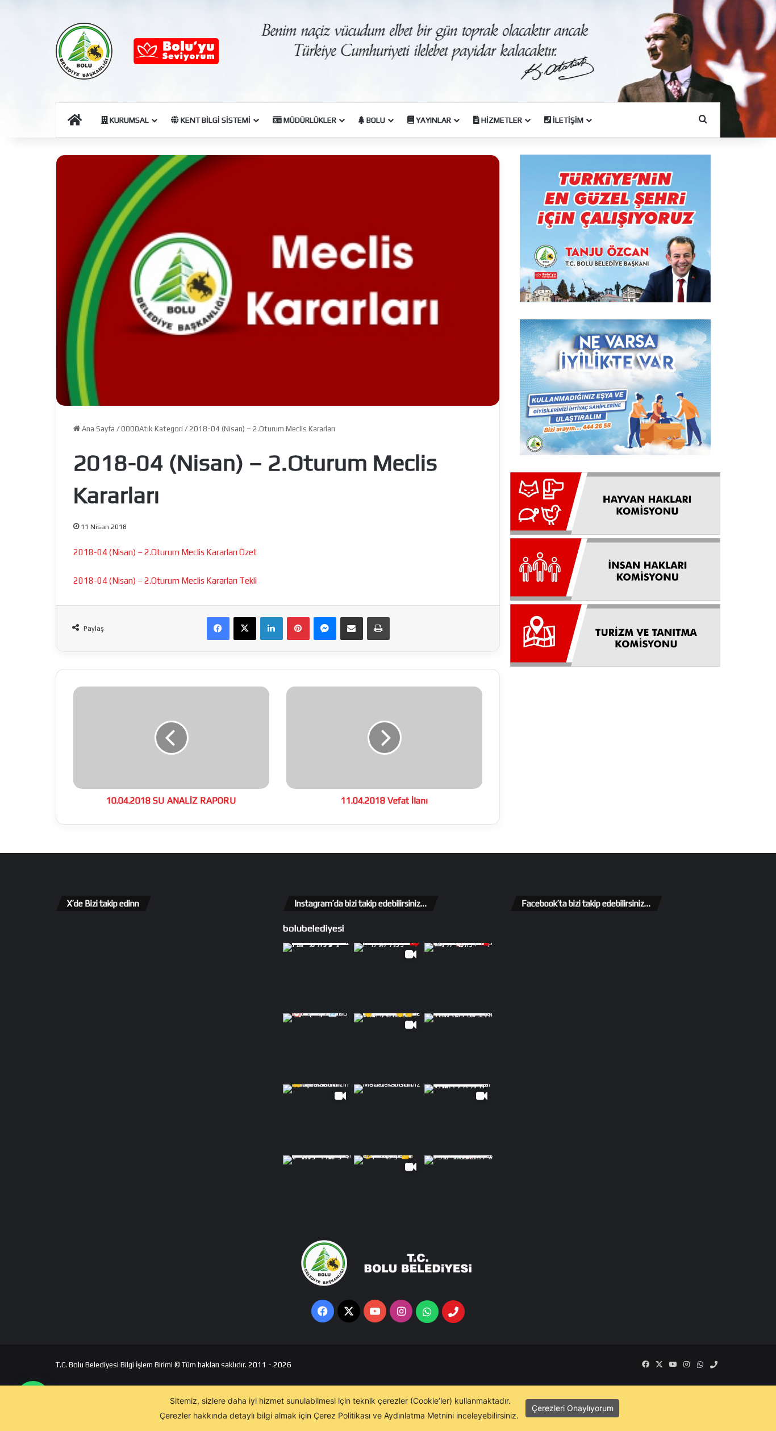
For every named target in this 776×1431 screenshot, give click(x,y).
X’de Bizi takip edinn (103, 903)
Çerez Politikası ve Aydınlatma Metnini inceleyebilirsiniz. (416, 1415)
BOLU (375, 119)
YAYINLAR (432, 119)
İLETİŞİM (567, 119)
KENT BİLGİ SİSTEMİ (215, 119)
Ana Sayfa (97, 429)
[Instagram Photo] (317, 977)
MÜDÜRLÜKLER (309, 119)
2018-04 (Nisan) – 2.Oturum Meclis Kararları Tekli (165, 580)
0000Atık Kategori (152, 429)
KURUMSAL (128, 119)
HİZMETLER (500, 119)
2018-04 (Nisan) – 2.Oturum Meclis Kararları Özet (165, 552)
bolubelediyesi (313, 928)
